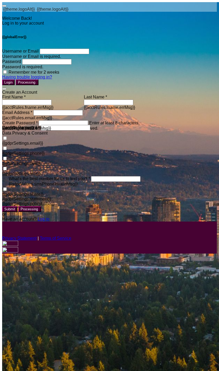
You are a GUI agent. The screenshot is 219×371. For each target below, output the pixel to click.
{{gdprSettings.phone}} (23, 153)
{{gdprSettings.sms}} (21, 173)
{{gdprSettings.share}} (22, 194)
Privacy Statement (19, 238)
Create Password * (20, 123)
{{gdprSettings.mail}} (21, 163)
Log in (43, 219)
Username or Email (20, 51)
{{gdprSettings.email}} (22, 143)
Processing (27, 82)
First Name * (14, 97)
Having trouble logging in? (27, 77)
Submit (9, 209)
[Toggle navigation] (4, 6)
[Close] (4, 89)
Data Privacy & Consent (25, 133)
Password (11, 61)
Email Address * (17, 112)
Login (8, 82)
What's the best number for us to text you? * (49, 178)
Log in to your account (23, 23)
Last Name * (95, 97)
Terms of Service (55, 238)
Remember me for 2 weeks (34, 72)
